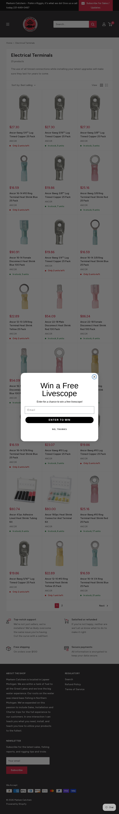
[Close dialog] (94, 376)
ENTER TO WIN (60, 420)
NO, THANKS (59, 429)
